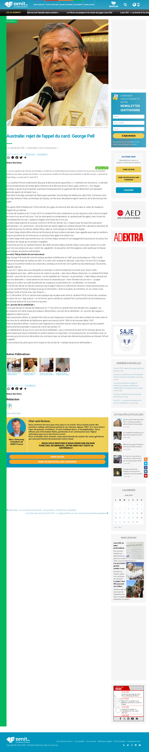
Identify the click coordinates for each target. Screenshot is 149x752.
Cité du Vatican (52, 4)
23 (133, 518)
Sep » (120, 527)
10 (137, 509)
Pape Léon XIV (39, 4)
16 (133, 513)
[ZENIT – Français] (18, 5)
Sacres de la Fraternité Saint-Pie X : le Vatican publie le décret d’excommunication (133, 422)
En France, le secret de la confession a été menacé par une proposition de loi (132, 458)
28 (124, 522)
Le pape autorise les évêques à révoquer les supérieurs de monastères (132, 471)
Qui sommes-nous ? (65, 741)
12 (116, 513)
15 (129, 513)
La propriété (79, 741)
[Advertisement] (57, 487)
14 (124, 513)
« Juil (115, 527)
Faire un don (89, 4)
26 (116, 522)
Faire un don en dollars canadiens (57, 462)
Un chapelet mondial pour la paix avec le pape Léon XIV (133, 434)
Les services (91, 741)
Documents (78, 4)
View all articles (13, 413)
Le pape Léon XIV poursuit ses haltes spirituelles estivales (119, 586)
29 (129, 522)
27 (120, 522)
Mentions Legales (105, 741)
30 (133, 522)
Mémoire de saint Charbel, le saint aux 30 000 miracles (133, 445)
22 (129, 518)
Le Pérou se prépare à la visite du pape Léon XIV (59, 12)
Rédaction (30, 154)
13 (120, 513)
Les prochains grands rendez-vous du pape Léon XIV (119, 568)
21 (124, 518)
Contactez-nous (133, 741)
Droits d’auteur (120, 741)
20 (120, 518)
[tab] (121, 688)
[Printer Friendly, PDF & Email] (101, 168)
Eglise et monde (65, 4)
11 (141, 509)
